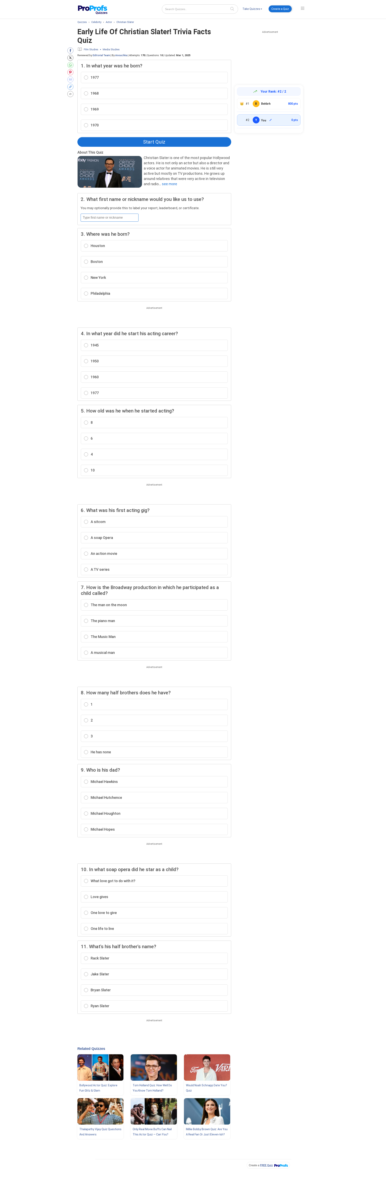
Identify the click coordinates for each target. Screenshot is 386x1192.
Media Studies (111, 49)
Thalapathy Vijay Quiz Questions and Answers (100, 1132)
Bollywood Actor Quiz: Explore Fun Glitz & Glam (98, 1088)
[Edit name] (270, 120)
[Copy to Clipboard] (71, 86)
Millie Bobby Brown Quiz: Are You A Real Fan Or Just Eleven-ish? (207, 1132)
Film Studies (91, 49)
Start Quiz (154, 142)
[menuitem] (252, 9)
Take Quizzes (251, 8)
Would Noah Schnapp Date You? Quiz (206, 1088)
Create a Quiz (280, 8)
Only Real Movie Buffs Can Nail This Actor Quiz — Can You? (152, 1132)
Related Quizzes (91, 1049)
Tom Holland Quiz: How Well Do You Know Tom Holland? (152, 1088)
